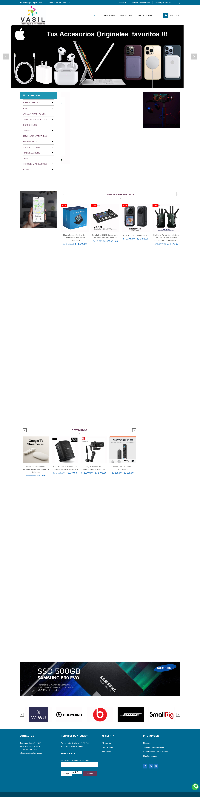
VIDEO (26, 169)
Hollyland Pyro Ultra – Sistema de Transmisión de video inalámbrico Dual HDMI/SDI (166, 238)
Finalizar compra (150, 756)
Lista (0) (122, 2)
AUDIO (26, 108)
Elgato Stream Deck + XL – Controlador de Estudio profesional (74, 238)
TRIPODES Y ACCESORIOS (35, 164)
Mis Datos (106, 751)
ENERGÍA (27, 130)
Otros (25, 158)
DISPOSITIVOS (30, 125)
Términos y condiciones (153, 747)
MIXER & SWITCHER (32, 153)
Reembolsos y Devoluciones (155, 751)
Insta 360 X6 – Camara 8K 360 (136, 235)
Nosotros (147, 743)
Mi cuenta (106, 743)
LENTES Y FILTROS (31, 147)
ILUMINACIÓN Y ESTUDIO (35, 136)
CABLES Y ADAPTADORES (35, 114)
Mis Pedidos (107, 747)
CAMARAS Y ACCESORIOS (35, 119)
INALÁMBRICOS (30, 141)
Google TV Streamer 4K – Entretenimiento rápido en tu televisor (36, 469)
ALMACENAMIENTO (32, 102)
